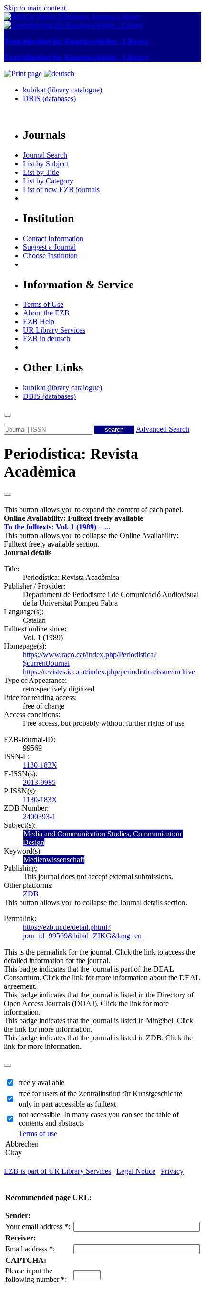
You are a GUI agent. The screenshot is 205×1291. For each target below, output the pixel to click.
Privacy (172, 1171)
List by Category (48, 181)
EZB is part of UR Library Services (57, 1171)
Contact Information (53, 238)
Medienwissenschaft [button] (53, 859)
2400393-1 (39, 817)
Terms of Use (43, 304)
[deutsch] (59, 74)
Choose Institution (50, 256)
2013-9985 (39, 782)
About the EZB (46, 313)
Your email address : (37, 1226)
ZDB (31, 894)
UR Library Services (54, 330)
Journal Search (45, 155)
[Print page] (24, 74)
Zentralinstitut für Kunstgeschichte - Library (76, 41)
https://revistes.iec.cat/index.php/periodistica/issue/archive (109, 672)
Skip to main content (35, 8)
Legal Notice (135, 1171)
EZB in (46, 339)
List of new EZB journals (61, 189)
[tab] (102, 518)
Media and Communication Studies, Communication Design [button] (103, 838)
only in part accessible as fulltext (67, 1104)
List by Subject (45, 164)
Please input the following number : (36, 1275)
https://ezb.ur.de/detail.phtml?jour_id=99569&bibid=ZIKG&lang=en (82, 931)
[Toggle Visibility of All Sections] (7, 494)
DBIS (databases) (49, 98)
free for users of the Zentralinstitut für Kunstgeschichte (100, 1093)
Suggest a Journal (49, 247)
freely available (41, 1082)
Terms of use (38, 1133)
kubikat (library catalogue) (62, 90)
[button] (73, 518)
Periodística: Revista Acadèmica (71, 462)
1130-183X (40, 765)
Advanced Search (162, 429)
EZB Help (38, 321)
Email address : (30, 1249)
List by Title (41, 172)
